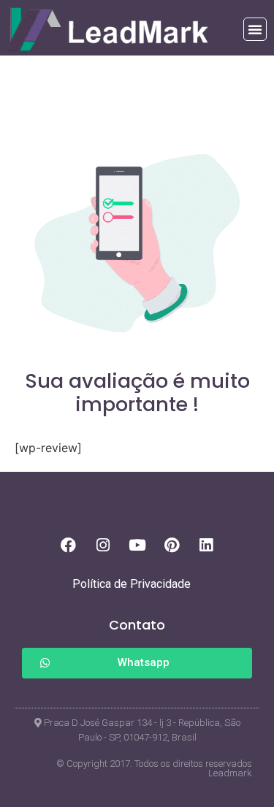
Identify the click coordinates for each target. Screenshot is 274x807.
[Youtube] (137, 545)
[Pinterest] (171, 545)
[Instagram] (103, 545)
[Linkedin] (206, 545)
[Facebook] (68, 545)
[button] (255, 29)
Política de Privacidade (131, 584)
